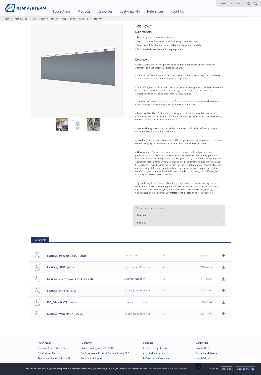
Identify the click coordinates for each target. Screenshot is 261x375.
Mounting (141, 223)
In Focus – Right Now (155, 348)
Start (7, 19)
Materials (141, 215)
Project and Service (206, 353)
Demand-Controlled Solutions (54, 348)
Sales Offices (203, 348)
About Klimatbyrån (153, 353)
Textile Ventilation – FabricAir (45, 19)
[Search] (255, 3)
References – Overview (156, 358)
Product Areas (20, 19)
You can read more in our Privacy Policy (168, 368)
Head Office (202, 358)
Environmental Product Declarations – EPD (105, 353)
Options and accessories (149, 208)
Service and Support (92, 358)
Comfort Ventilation (49, 353)
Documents (40, 239)
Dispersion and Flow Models (75, 19)
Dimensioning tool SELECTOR (97, 348)
